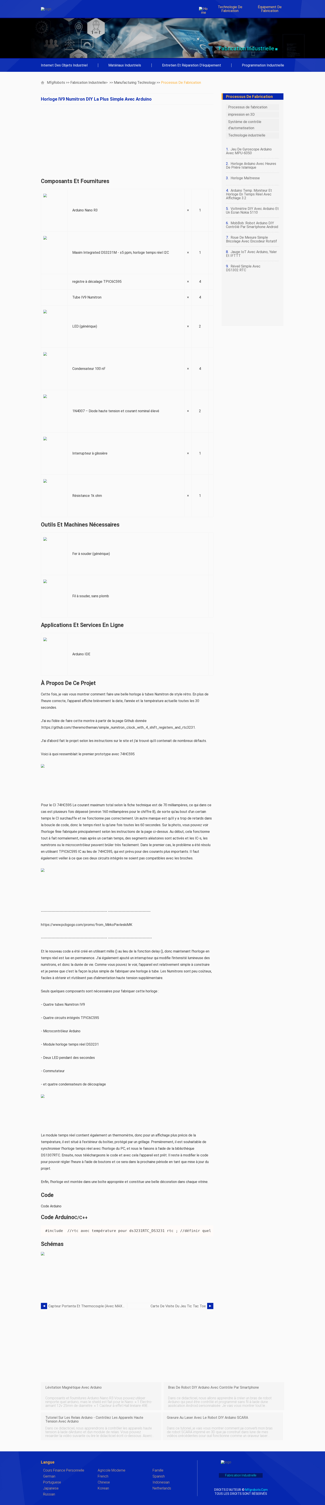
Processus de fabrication (181, 82)
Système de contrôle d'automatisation (244, 125)
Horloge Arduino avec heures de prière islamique (251, 166)
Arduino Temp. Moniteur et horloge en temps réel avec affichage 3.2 (249, 194)
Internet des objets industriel (64, 65)
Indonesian (161, 1482)
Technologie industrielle (246, 135)
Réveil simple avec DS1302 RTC (243, 268)
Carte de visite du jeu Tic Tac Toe (178, 1306)
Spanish (159, 1476)
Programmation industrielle (263, 65)
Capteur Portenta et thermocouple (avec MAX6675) (87, 1306)
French (103, 1476)
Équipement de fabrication (270, 9)
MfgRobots (56, 82)
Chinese (104, 1482)
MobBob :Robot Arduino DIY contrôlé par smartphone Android (252, 225)
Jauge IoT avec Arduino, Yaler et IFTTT (251, 254)
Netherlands (162, 1488)
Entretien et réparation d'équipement (191, 65)
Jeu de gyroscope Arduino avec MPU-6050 (249, 151)
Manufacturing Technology (135, 82)
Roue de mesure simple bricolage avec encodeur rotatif (251, 239)
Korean (103, 1488)
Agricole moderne (111, 1470)
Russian (49, 1494)
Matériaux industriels (124, 65)
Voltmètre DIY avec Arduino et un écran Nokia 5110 (252, 211)
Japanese (51, 1488)
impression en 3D (241, 114)
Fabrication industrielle (88, 82)
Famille (158, 1470)
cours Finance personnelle (63, 1470)
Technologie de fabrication (230, 9)
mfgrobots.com (256, 1489)
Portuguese (52, 1482)
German (49, 1476)
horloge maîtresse (245, 178)
